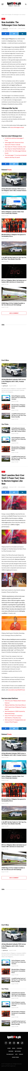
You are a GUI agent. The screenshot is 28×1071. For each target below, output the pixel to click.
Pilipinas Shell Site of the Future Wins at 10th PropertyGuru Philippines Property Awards (15, 707)
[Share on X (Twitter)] (14, 33)
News (3, 18)
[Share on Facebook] (6, 33)
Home (3, 14)
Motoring (18, 1051)
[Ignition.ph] (14, 4)
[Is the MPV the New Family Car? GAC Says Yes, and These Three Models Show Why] (14, 248)
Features (19, 1048)
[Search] (25, 4)
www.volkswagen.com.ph (17, 127)
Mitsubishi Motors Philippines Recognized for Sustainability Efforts (18, 406)
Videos (21, 1054)
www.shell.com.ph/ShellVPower (16, 690)
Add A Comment (14, 313)
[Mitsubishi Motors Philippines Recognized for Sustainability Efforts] (14, 225)
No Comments (22, 28)
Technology (10, 1054)
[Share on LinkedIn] (22, 33)
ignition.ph (5, 28)
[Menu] (3, 4)
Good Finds (15, 1057)
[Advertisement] (14, 342)
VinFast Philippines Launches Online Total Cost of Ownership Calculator (19, 397)
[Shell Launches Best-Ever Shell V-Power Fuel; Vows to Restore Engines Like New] (14, 509)
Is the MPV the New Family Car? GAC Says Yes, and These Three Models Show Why (19, 415)
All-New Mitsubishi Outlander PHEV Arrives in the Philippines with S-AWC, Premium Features (14, 381)
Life (16, 1054)
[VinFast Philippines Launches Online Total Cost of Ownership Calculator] (14, 203)
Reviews (11, 1051)
